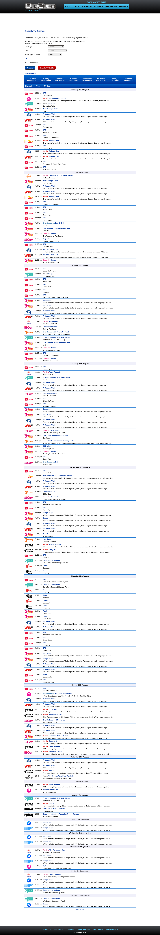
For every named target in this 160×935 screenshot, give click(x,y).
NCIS (45, 674)
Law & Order (54, 223)
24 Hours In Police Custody (54, 809)
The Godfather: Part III (55, 98)
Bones (49, 233)
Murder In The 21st (50, 249)
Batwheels (50, 321)
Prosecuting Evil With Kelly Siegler (57, 337)
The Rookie (47, 534)
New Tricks (51, 430)
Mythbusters (48, 866)
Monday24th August (60, 79)
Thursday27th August (101, 79)
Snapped (49, 103)
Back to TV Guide (47, 68)
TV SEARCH (98, 6)
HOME (67, 6)
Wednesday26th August (87, 79)
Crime (45, 565)
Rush (45, 611)
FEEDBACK (123, 6)
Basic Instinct (51, 746)
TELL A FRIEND (111, 6)
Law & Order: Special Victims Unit (56, 228)
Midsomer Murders (50, 790)
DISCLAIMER (98, 929)
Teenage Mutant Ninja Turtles (58, 175)
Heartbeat (47, 539)
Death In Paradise (50, 327)
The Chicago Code (50, 109)
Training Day (51, 151)
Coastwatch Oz (49, 491)
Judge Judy (47, 300)
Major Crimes (48, 239)
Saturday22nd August (32, 79)
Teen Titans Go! (52, 372)
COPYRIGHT (70, 929)
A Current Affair (49, 114)
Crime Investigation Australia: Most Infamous (61, 814)
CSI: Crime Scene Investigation (55, 435)
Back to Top (80, 909)
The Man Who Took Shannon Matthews (58, 476)
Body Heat (50, 550)
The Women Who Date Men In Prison (60, 776)
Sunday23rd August (46, 79)
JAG (44, 93)
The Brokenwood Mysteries (54, 720)
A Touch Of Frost (56, 332)
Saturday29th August (128, 79)
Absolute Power (52, 544)
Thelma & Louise (52, 752)
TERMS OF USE (112, 929)
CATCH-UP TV (86, 6)
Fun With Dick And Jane (55, 736)
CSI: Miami (47, 446)
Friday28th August (114, 79)
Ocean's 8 (50, 741)
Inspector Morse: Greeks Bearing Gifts (58, 441)
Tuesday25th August (73, 79)
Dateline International (51, 560)
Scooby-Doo (51, 140)
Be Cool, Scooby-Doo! (58, 693)
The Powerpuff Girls (54, 850)
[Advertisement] (80, 20)
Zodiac (48, 771)
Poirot (51, 462)
